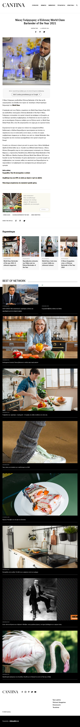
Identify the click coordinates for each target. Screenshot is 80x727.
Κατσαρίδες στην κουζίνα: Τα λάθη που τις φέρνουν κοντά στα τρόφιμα (20, 572)
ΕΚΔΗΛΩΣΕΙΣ (7, 258)
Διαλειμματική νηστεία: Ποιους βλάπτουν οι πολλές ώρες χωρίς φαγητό (20, 362)
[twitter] (44, 32)
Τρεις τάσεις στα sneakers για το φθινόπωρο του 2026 (16, 467)
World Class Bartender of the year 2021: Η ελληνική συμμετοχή (11, 263)
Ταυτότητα (56, 707)
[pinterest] (40, 32)
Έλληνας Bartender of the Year (21, 214)
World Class (6, 214)
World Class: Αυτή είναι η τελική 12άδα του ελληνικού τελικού (49, 263)
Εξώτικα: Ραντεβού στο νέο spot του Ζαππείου (14, 519)
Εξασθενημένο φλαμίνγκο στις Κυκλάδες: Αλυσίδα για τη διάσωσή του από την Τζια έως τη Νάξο (26, 677)
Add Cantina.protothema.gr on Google (25, 94)
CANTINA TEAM (34, 28)
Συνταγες (35, 5)
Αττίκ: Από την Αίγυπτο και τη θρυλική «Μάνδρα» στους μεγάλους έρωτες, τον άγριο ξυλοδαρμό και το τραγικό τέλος (32, 624)
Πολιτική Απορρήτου (59, 702)
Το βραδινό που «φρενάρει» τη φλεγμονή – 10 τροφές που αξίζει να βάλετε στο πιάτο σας (24, 415)
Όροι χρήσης (57, 700)
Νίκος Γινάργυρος (35, 214)
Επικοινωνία (57, 705)
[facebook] (36, 32)
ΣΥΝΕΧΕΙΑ (43, 209)
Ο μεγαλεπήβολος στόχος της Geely (52, 309)
